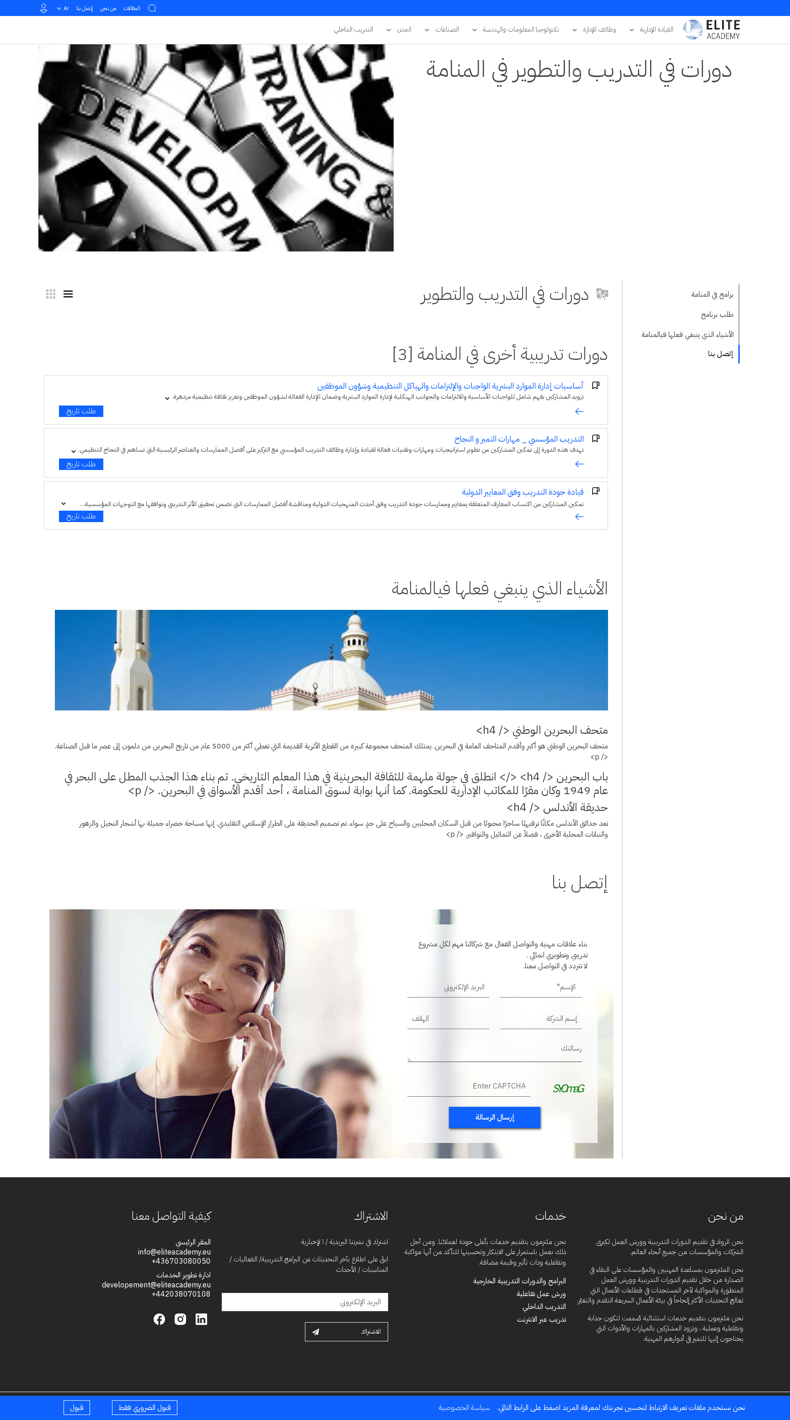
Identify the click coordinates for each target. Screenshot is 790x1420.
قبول (77, 1407)
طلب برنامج (717, 314)
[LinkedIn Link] (200, 1318)
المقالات (131, 8)
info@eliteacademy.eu (174, 1252)
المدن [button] (404, 29)
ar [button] (66, 8)
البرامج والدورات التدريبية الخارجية (519, 1281)
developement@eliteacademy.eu (156, 1285)
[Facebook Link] (159, 1318)
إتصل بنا (84, 8)
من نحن (108, 8)
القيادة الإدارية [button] (656, 29)
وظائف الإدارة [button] (599, 29)
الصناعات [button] (447, 29)
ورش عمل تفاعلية (541, 1293)
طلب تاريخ (81, 411)
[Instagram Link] (179, 1318)
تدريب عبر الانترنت (541, 1319)
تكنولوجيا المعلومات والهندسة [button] (521, 29)
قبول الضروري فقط (144, 1407)
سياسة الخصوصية (464, 1407)
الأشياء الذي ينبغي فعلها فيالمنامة (687, 334)
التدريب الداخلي (544, 1306)
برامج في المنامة (712, 294)
